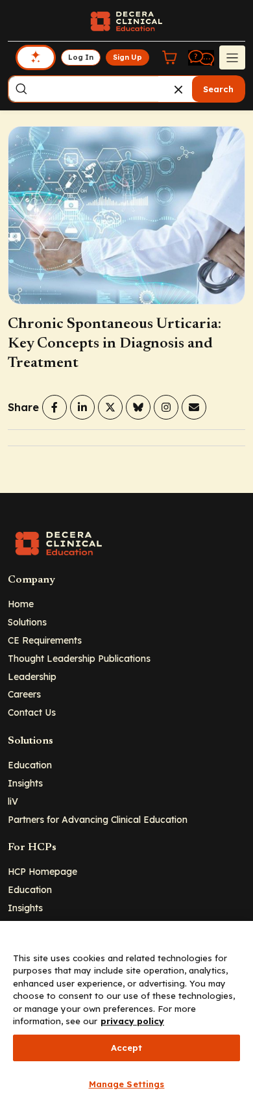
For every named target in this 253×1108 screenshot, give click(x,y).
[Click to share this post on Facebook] (54, 407)
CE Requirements (45, 640)
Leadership (32, 676)
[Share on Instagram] (166, 407)
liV (13, 801)
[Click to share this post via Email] (194, 407)
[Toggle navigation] (232, 57)
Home (21, 603)
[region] (126, 1014)
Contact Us (32, 712)
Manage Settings (127, 1084)
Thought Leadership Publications (79, 658)
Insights (25, 782)
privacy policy (132, 1021)
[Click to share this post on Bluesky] (138, 407)
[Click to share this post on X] (110, 407)
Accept (127, 1047)
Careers (24, 693)
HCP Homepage (42, 871)
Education (30, 764)
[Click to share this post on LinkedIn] (82, 407)
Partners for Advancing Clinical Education (97, 819)
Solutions (27, 621)
